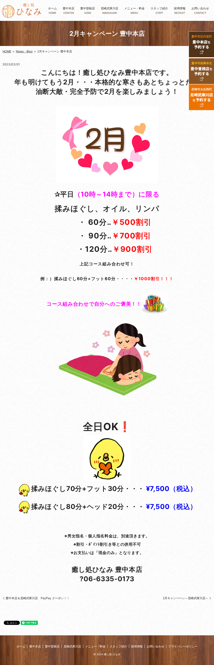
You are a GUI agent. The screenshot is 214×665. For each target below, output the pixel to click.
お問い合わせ (200, 10)
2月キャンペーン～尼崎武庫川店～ (185, 598)
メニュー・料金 (134, 10)
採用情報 (180, 10)
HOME (7, 51)
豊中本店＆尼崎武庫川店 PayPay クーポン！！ (38, 598)
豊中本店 (68, 10)
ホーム (52, 10)
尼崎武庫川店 (109, 10)
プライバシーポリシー (182, 646)
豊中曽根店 (87, 10)
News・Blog (24, 51)
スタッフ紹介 (159, 10)
